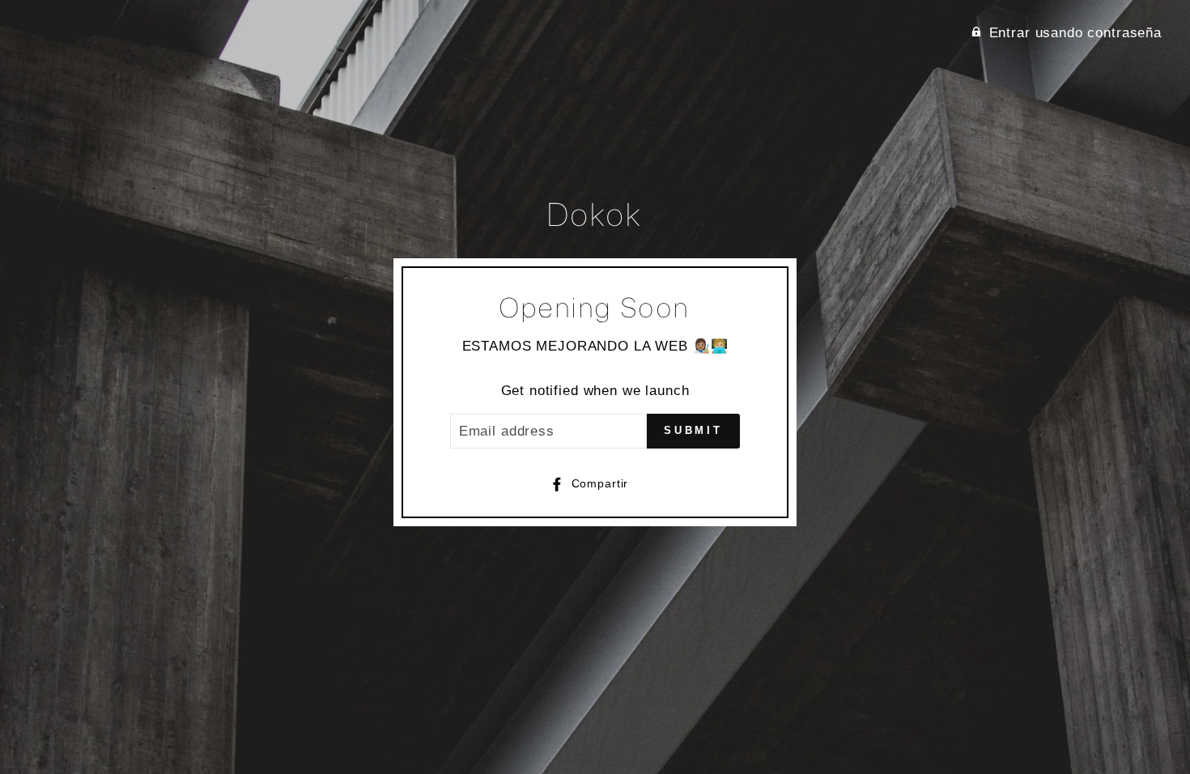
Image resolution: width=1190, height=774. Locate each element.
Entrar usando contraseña (1075, 32)
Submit (693, 430)
